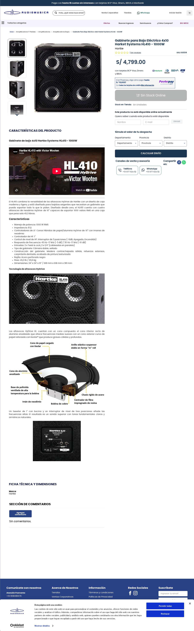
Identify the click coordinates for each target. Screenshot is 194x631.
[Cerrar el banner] (190, 603)
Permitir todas (165, 606)
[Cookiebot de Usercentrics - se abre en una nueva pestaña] (17, 626)
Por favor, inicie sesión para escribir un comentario (20, 513)
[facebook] (179, 162)
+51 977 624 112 (152, 172)
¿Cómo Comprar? (165, 23)
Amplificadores (44, 32)
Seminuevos (145, 23)
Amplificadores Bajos (61, 32)
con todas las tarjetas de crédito (114, 3)
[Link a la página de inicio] (12, 32)
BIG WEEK (184, 23)
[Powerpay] (58, 3)
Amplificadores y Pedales (26, 32)
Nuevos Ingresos (126, 23)
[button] (68, 78)
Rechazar (165, 614)
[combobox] (69, 12)
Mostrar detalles (42, 626)
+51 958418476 (14, 596)
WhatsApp (152, 169)
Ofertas (106, 23)
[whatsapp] (184, 162)
